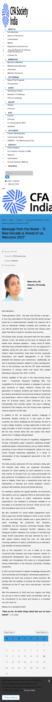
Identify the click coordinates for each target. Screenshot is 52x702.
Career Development (16, 133)
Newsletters (13, 184)
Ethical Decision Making (18, 162)
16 (44, 656)
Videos (10, 105)
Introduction (13, 32)
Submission (13, 158)
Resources (12, 166)
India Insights (14, 148)
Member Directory (15, 73)
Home (4, 220)
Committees (13, 39)
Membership (13, 59)
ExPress (11, 119)
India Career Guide (15, 137)
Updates (11, 126)
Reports (11, 155)
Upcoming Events (15, 91)
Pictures (11, 109)
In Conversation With (17, 123)
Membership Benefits (17, 66)
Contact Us (12, 55)
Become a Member (15, 62)
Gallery (11, 102)
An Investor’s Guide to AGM (19, 151)
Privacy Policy (29, 690)
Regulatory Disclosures (18, 46)
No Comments (10, 265)
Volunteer (12, 69)
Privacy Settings (10, 697)
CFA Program (13, 77)
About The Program (16, 80)
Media (10, 43)
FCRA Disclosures (15, 52)
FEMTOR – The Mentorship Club (21, 141)
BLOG (10, 113)
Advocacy (12, 145)
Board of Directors (15, 36)
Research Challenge (16, 94)
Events (11, 88)
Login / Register (13, 181)
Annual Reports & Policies (19, 50)
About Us (12, 29)
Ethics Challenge (15, 98)
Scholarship (13, 84)
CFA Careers (13, 131)
